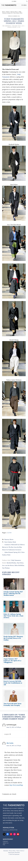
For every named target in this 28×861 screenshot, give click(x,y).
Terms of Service (20, 850)
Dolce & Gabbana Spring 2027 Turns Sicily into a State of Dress (13, 615)
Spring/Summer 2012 (14, 16)
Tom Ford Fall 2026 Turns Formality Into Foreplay (12, 704)
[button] (27, 1)
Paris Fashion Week (10, 542)
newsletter (13, 829)
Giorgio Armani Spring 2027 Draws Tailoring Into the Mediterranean (13, 593)
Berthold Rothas (11, 563)
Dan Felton (20, 563)
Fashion (8, 11)
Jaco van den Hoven (8, 565)
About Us (5, 843)
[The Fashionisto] (9, 5)
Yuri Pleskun (6, 568)
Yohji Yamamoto (16, 560)
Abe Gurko (9, 743)
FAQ (4, 844)
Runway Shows (14, 11)
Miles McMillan (19, 565)
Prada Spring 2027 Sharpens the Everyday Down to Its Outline (13, 638)
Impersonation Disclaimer (14, 852)
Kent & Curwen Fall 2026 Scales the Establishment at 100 (13, 682)
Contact (5, 841)
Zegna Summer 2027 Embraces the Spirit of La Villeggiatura (12, 660)
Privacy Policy (12, 850)
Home (3, 11)
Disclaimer (6, 850)
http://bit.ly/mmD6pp (16, 785)
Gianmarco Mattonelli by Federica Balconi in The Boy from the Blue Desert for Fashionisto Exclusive (13, 547)
